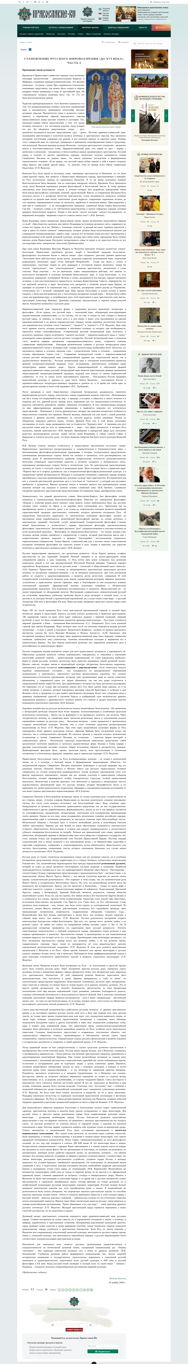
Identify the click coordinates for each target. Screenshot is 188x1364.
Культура (61, 34)
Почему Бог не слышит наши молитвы (150, 327)
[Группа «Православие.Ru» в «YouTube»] (35, 2)
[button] (123, 21)
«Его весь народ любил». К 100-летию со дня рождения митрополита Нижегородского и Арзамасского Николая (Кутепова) (149, 489)
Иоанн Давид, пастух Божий (149, 375)
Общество (50, 34)
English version (106, 19)
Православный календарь (88, 20)
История (71, 34)
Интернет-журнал (90, 28)
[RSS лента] (43, 2)
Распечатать (125, 42)
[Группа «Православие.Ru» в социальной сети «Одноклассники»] (23, 2)
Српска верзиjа (106, 14)
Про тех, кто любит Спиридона (149, 411)
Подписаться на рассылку (161, 2)
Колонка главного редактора (31, 34)
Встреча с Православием (61, 28)
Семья (80, 34)
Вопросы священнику (118, 28)
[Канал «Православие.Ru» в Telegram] (39, 2)
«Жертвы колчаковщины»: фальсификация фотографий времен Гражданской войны (150, 531)
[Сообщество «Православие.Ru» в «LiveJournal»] (31, 2)
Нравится (24, 49)
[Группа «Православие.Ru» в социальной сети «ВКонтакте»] (19, 2)
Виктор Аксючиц (117, 1278)
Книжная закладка (111, 34)
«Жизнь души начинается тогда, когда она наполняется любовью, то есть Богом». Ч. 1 (149, 252)
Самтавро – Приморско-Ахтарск (149, 214)
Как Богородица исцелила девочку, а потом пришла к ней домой (150, 448)
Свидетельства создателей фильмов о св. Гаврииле (149, 177)
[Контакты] (47, 2)
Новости (143, 28)
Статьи (29, 42)
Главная (22, 42)
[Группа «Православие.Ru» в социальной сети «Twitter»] (27, 2)
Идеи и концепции (93, 34)
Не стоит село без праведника (150, 290)
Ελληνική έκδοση (106, 10)
